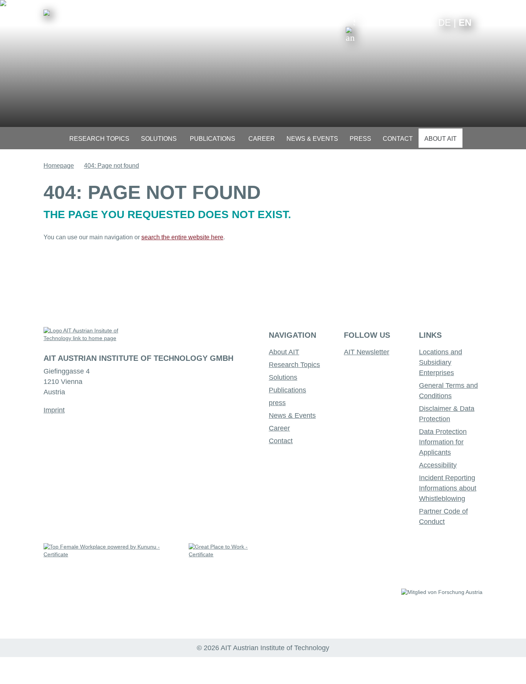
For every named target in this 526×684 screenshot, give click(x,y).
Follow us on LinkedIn (402, 22)
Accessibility (438, 465)
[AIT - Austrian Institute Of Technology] (47, 13)
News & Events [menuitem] (312, 138)
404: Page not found (111, 165)
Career (279, 428)
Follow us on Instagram (414, 22)
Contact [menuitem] (398, 138)
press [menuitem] (360, 138)
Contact (281, 441)
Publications (287, 390)
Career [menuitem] (261, 138)
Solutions (283, 377)
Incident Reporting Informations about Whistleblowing (447, 488)
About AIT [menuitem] (440, 138)
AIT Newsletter (366, 352)
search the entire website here (182, 237)
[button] (350, 30)
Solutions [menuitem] (159, 138)
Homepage (59, 165)
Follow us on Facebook (426, 22)
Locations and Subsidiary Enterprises (440, 362)
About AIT (284, 352)
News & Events (292, 415)
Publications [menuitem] (212, 138)
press (277, 403)
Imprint (54, 410)
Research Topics (294, 365)
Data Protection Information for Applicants (443, 442)
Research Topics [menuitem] (99, 138)
